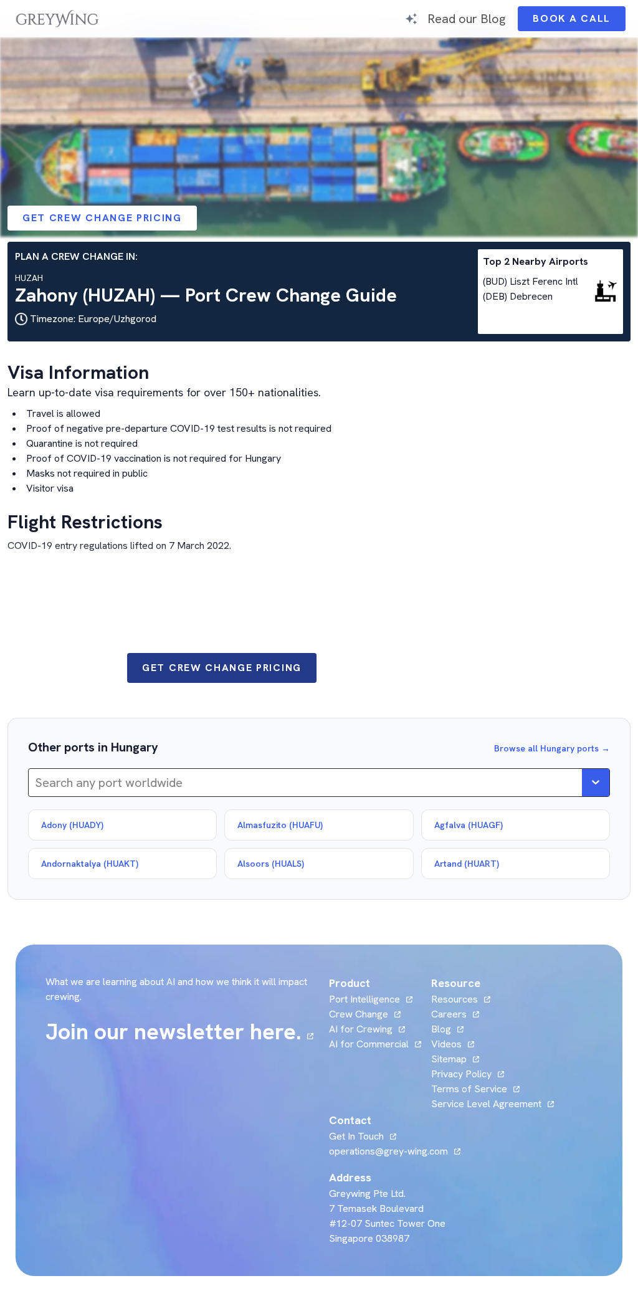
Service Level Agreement (486, 1103)
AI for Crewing (361, 1029)
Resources (454, 999)
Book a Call (579, 21)
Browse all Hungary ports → (552, 748)
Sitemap (449, 1058)
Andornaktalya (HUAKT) (89, 863)
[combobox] (36, 782)
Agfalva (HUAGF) (468, 825)
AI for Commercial (369, 1044)
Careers (455, 1014)
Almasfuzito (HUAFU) (280, 825)
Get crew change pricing (102, 217)
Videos (452, 1044)
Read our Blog (466, 18)
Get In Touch (362, 1136)
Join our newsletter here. (179, 1031)
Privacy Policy (461, 1073)
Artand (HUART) (466, 863)
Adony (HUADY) (72, 825)
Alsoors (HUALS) (270, 863)
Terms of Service (469, 1088)
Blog (447, 1029)
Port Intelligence (364, 999)
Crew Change (358, 1014)
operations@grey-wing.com (388, 1151)
